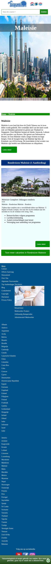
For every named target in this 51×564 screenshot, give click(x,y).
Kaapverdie (5, 444)
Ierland (3, 415)
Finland (4, 400)
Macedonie (5, 460)
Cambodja (5, 350)
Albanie (4, 325)
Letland (4, 450)
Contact (4, 269)
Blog (3, 288)
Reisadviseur (19, 308)
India (3, 421)
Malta (3, 469)
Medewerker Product (22, 311)
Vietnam (4, 531)
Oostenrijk (5, 488)
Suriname (4, 510)
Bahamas (4, 544)
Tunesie (4, 522)
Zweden (4, 538)
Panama (4, 491)
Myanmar (4, 478)
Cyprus (3, 375)
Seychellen (5, 500)
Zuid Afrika (5, 535)
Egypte (3, 384)
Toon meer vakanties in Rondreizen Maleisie (25, 252)
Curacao (4, 371)
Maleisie (4, 466)
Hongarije (4, 412)
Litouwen (4, 453)
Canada (4, 353)
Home (3, 114)
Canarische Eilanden (8, 356)
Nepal (3, 481)
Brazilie (4, 343)
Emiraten (4, 387)
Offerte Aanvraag (7, 272)
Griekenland (5, 409)
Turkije (4, 525)
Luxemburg (5, 456)
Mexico (4, 475)
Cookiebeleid (6, 291)
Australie (4, 541)
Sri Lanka (4, 506)
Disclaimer (5, 297)
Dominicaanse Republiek (10, 381)
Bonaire (4, 340)
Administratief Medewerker (24, 317)
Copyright (5, 294)
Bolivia (4, 337)
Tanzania (4, 513)
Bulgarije (4, 346)
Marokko (4, 472)
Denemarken (5, 378)
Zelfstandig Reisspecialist (23, 314)
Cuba (3, 368)
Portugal (4, 497)
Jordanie (4, 441)
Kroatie (4, 447)
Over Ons (4, 278)
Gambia (4, 406)
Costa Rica (5, 365)
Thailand (4, 516)
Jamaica (4, 438)
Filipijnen (4, 396)
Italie (3, 431)
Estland (4, 393)
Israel (3, 428)
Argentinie (5, 331)
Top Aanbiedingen (7, 284)
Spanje (3, 503)
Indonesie (4, 425)
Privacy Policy (6, 300)
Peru (3, 494)
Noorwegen (5, 485)
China (3, 359)
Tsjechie (4, 519)
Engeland (4, 390)
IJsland (3, 418)
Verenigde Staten (7, 528)
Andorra (4, 328)
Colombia (4, 362)
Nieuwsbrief (5, 275)
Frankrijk (4, 403)
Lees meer (7, 150)
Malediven (5, 463)
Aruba (3, 334)
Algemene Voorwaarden (9, 281)
